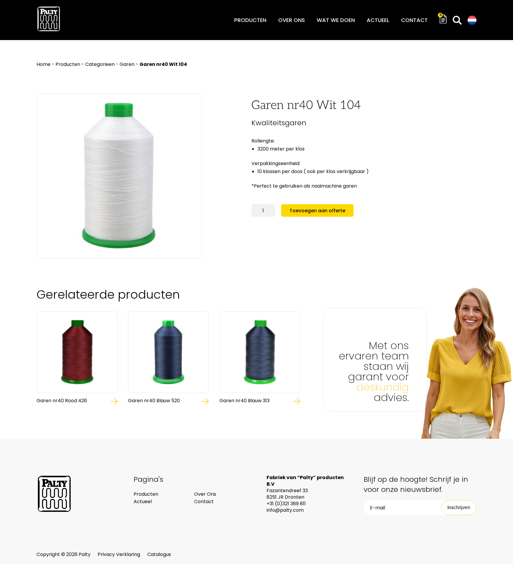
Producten (250, 20)
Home (43, 64)
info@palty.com (285, 510)
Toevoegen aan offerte (317, 210)
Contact (414, 20)
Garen (127, 64)
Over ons (291, 20)
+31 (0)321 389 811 (286, 503)
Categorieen (100, 64)
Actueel (378, 20)
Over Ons (205, 494)
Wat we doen (336, 20)
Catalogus (159, 554)
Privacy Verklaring (119, 554)
